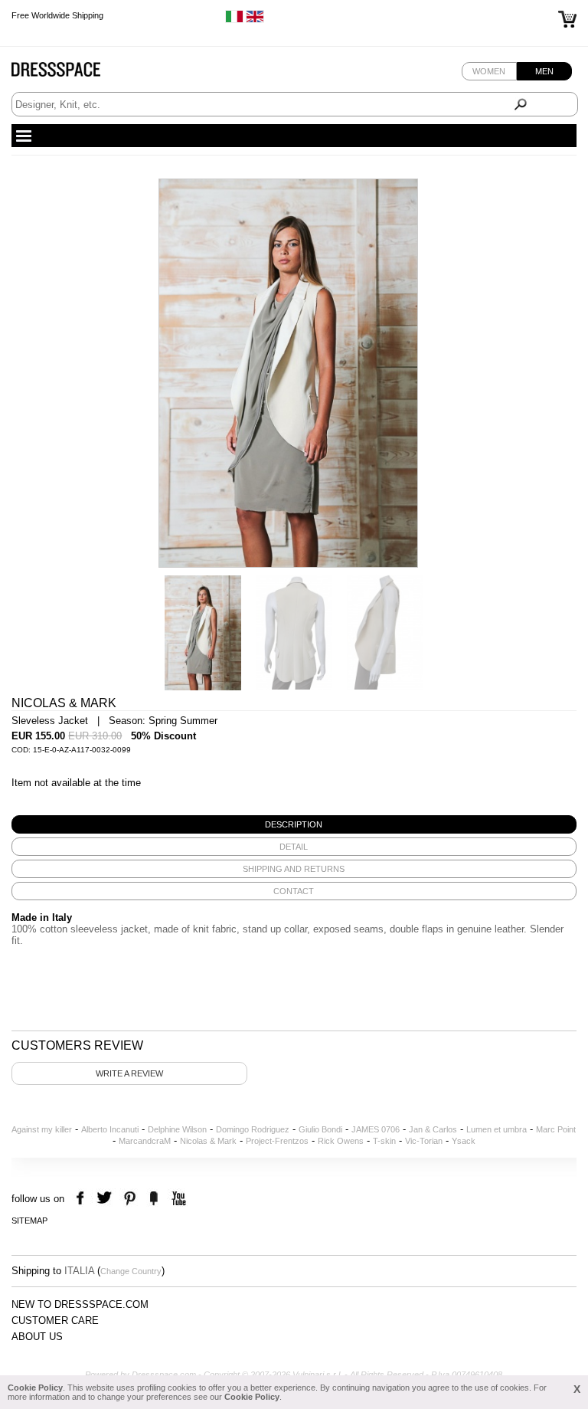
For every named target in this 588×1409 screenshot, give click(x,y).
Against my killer (41, 1129)
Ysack (463, 1140)
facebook (82, 1198)
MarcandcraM (145, 1140)
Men (544, 71)
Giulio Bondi (320, 1129)
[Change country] (234, 20)
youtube (177, 1198)
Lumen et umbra (496, 1129)
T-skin (384, 1140)
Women (488, 71)
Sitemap (29, 1220)
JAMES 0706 (375, 1129)
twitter (106, 1198)
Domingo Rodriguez (252, 1129)
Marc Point (556, 1129)
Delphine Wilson (177, 1129)
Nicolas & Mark (208, 1140)
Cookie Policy (35, 1387)
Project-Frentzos (277, 1140)
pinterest (129, 1198)
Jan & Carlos (433, 1129)
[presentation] (293, 824)
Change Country (131, 1271)
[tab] (293, 824)
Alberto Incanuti (110, 1129)
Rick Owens (341, 1140)
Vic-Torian (424, 1140)
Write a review (129, 1073)
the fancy (153, 1198)
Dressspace (70, 73)
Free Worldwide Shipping (57, 15)
